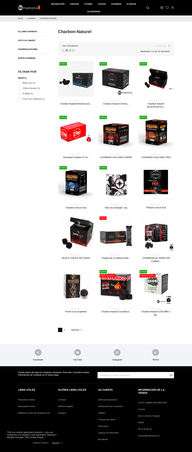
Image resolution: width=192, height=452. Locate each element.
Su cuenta (105, 389)
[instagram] (117, 352)
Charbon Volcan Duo (75, 207)
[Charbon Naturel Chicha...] (119, 91)
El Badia (28, 93)
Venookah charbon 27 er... (76, 157)
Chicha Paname (31, 88)
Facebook (38, 359)
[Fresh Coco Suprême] (79, 299)
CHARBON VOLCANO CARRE (116, 157)
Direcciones (103, 426)
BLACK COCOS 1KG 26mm (76, 258)
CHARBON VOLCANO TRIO (156, 157)
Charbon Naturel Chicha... (116, 104)
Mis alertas (103, 439)
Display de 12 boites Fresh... (116, 258)
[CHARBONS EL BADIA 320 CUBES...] (159, 246)
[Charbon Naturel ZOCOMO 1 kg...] (159, 299)
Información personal (107, 400)
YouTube (77, 359)
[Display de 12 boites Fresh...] (119, 246)
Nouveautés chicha (26, 406)
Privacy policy (41, 443)
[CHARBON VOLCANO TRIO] (159, 145)
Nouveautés (58, 4)
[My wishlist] (167, 7)
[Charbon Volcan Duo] (79, 195)
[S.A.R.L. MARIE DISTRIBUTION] (29, 8)
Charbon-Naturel (28, 49)
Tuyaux (102, 4)
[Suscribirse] (171, 375)
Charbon (116, 4)
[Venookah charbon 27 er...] (79, 145)
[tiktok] (155, 352)
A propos (62, 413)
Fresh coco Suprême (33, 99)
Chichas (74, 4)
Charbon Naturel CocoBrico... (116, 311)
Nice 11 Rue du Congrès (149, 416)
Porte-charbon (26, 58)
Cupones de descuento (108, 433)
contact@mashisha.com (149, 436)
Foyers (88, 4)
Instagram (117, 359)
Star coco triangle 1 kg (116, 207)
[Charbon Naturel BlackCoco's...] (79, 91)
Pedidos (101, 413)
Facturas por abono (107, 419)
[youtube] (77, 352)
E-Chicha (131, 4)
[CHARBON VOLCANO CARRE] (119, 145)
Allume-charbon (27, 31)
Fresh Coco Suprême (76, 311)
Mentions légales (65, 406)
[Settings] (161, 7)
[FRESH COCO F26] (159, 195)
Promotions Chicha (26, 400)
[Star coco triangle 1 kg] (119, 195)
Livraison (62, 400)
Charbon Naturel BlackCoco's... (76, 104)
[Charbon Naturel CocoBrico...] (119, 299)
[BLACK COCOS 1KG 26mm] (79, 246)
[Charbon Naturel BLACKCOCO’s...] (159, 91)
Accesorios (93, 11)
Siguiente (77, 330)
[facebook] (38, 352)
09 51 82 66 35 (145, 429)
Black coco (29, 83)
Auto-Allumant (26, 40)
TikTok (155, 359)
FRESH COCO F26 (156, 207)
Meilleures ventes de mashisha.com (34, 413)
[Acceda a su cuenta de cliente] (172, 7)
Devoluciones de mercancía (110, 406)
